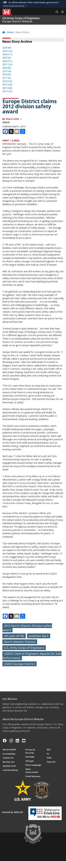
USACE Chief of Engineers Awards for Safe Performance (32, 656)
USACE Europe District (19, 664)
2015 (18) (7, 84)
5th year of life (14, 636)
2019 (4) (6, 71)
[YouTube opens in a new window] (23, 740)
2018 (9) (6, 74)
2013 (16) (7, 91)
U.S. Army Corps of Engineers (24, 648)
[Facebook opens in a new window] (5, 740)
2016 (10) (7, 81)
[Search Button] (55, 12)
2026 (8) (6, 47)
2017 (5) (6, 77)
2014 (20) (7, 87)
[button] (15, 5)
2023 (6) (6, 57)
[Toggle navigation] (61, 12)
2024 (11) (7, 54)
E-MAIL (16, 140)
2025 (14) (7, 50)
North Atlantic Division (20, 642)
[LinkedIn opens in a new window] (17, 740)
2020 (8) (6, 67)
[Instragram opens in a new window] (11, 740)
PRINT (5, 140)
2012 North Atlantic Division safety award (27, 628)
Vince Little (12, 118)
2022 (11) (7, 61)
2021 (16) (7, 64)
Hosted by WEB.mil (12, 812)
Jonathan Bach (39, 636)
